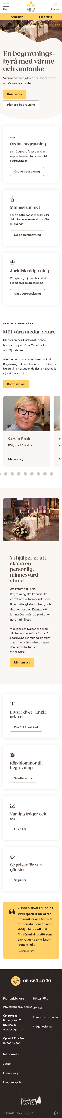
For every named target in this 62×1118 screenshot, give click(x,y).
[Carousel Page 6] (12, 474)
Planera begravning (21, 104)
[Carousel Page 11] (45, 474)
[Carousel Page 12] (51, 474)
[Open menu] (6, 5)
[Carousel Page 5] (6, 474)
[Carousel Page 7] (19, 474)
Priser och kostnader (45, 1017)
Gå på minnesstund (27, 235)
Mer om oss (22, 662)
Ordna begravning (27, 171)
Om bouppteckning (27, 293)
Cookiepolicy (10, 1072)
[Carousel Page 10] (38, 474)
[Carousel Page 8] (25, 474)
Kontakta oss (16, 384)
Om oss (37, 1007)
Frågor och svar (43, 1026)
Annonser (17, 16)
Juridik (7, 1063)
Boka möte (45, 16)
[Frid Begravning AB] (31, 9)
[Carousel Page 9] (32, 474)
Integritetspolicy (13, 1082)
